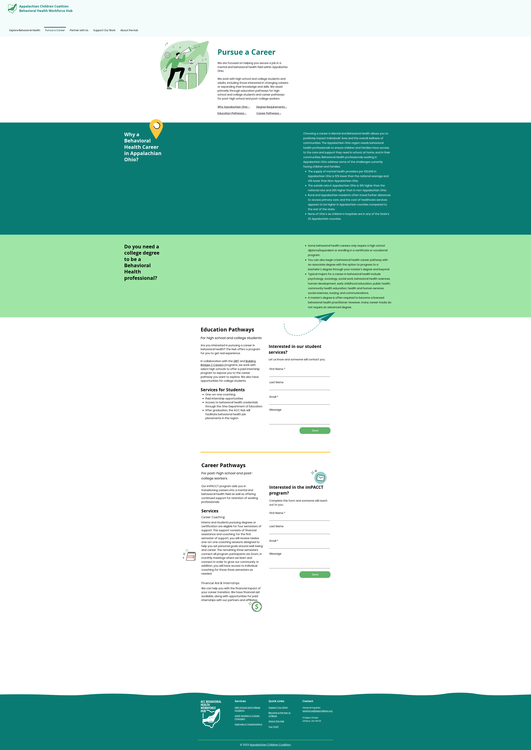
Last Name (276, 382)
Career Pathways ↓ (268, 113)
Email (273, 397)
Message (275, 409)
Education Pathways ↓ (232, 113)
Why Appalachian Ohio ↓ (234, 107)
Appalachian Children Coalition (270, 745)
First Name (276, 369)
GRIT (236, 361)
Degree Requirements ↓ (271, 107)
